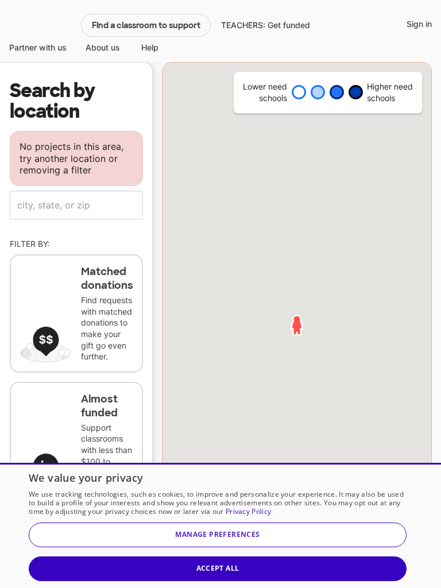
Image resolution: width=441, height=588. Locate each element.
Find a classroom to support (146, 25)
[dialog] (220, 525)
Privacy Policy (248, 511)
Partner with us (38, 47)
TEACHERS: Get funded (265, 25)
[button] (218, 535)
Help (149, 47)
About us (103, 47)
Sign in (419, 24)
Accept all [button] (217, 568)
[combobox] (76, 205)
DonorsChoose (40, 25)
